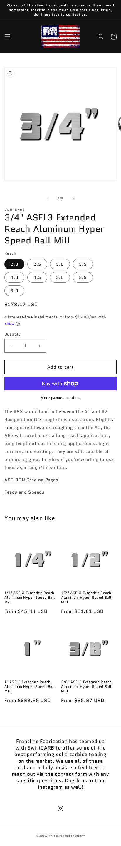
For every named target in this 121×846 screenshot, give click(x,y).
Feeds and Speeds (24, 492)
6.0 (14, 291)
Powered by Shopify (72, 835)
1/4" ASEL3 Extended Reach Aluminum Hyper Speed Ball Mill (29, 597)
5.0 (60, 277)
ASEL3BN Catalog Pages (31, 480)
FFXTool (53, 835)
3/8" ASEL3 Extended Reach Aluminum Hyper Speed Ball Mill (86, 686)
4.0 (14, 277)
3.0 (60, 264)
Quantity (12, 334)
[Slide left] (47, 198)
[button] (7, 36)
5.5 (83, 277)
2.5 (37, 264)
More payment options (60, 397)
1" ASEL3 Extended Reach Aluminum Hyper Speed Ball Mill (29, 686)
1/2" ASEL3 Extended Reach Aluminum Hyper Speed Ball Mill (86, 597)
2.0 (14, 264)
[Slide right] (73, 198)
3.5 (83, 264)
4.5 (37, 277)
